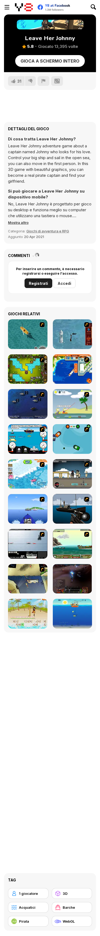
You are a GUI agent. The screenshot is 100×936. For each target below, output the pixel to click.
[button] (18, 222)
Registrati (38, 283)
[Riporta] (43, 81)
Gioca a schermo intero (50, 61)
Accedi (64, 283)
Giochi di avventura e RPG (47, 231)
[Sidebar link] (7, 7)
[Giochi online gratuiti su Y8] (24, 7)
